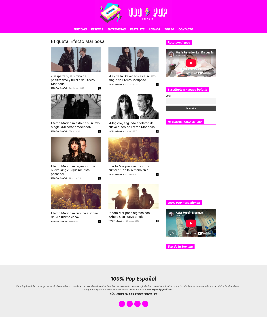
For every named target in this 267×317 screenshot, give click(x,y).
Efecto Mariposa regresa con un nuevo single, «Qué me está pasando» (73, 170)
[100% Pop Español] (133, 13)
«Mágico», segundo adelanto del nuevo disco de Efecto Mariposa (131, 125)
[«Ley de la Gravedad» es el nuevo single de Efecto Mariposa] (133, 59)
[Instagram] (137, 304)
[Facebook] (122, 304)
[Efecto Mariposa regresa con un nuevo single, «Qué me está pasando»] (76, 149)
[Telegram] (145, 304)
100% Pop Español (59, 88)
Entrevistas (117, 29)
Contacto (185, 29)
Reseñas (97, 29)
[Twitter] (130, 304)
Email (168, 95)
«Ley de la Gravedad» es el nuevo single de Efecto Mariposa (132, 78)
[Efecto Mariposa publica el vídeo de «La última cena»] (76, 196)
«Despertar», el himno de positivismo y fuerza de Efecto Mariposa (73, 80)
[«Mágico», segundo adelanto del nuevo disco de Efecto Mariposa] (133, 106)
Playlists (137, 29)
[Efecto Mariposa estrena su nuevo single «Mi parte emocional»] (76, 106)
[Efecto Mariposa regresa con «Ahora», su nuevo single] (133, 196)
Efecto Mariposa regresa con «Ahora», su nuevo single (129, 215)
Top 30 (169, 29)
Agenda (154, 29)
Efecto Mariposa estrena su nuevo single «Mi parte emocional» (75, 125)
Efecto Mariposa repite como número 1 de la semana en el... (130, 168)
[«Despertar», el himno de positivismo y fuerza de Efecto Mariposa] (76, 59)
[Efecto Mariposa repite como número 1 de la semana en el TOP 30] (133, 149)
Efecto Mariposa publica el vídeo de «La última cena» (74, 215)
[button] (212, 29)
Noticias (80, 29)
